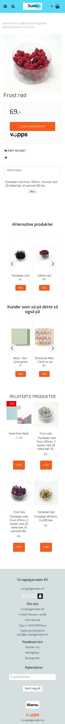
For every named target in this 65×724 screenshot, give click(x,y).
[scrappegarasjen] (40, 598)
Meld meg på (32, 688)
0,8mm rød (44, 275)
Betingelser (32, 653)
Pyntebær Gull (46, 512)
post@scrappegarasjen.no (32, 634)
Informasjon (14, 170)
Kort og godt (17, 150)
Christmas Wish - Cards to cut (44, 360)
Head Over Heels (19, 433)
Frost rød (28, 27)
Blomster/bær (11, 27)
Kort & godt (37, 23)
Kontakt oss (32, 647)
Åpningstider (32, 658)
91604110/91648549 (32, 631)
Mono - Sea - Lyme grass (20, 360)
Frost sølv (46, 433)
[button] (12, 264)
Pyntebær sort (21, 275)
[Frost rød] (32, 63)
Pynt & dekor (19, 23)
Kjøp (20, 287)
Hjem (6, 23)
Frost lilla (19, 512)
